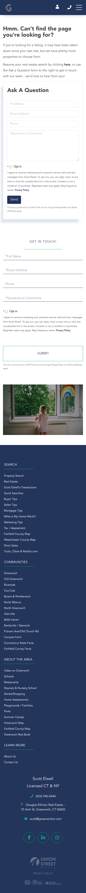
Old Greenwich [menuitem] (13, 579)
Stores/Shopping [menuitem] (14, 694)
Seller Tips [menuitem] (10, 505)
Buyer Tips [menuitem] (10, 499)
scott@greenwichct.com (46, 819)
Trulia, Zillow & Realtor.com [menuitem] (21, 551)
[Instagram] (57, 837)
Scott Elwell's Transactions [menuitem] (20, 487)
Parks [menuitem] (7, 711)
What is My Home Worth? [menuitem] (20, 516)
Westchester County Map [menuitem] (20, 540)
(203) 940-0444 (69, 7)
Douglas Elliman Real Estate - (43, 807)
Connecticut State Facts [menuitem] (19, 643)
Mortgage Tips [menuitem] (13, 511)
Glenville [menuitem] (9, 614)
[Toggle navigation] (79, 7)
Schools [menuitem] (9, 676)
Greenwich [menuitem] (10, 573)
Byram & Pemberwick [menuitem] (17, 596)
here (67, 64)
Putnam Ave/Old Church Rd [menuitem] (21, 631)
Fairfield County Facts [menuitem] (17, 649)
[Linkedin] (43, 837)
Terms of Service (75, 365)
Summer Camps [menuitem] (14, 717)
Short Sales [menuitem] (11, 545)
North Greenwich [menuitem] (14, 608)
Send (14, 199)
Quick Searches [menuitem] (13, 493)
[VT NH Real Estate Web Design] (43, 862)
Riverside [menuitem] (9, 585)
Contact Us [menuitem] (11, 762)
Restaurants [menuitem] (11, 682)
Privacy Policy (22, 190)
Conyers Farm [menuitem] (12, 637)
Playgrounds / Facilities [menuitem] (18, 705)
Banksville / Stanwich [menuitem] (17, 625)
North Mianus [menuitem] (12, 602)
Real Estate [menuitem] (11, 481)
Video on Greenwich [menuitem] (16, 670)
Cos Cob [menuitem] (9, 591)
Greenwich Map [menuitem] (14, 723)
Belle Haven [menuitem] (11, 620)
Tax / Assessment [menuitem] (14, 528)
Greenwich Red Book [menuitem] (17, 734)
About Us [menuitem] (10, 756)
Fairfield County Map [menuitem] (17, 534)
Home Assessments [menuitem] (16, 700)
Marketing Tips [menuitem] (13, 522)
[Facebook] (29, 837)
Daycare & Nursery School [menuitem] (20, 688)
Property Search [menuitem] (14, 476)
